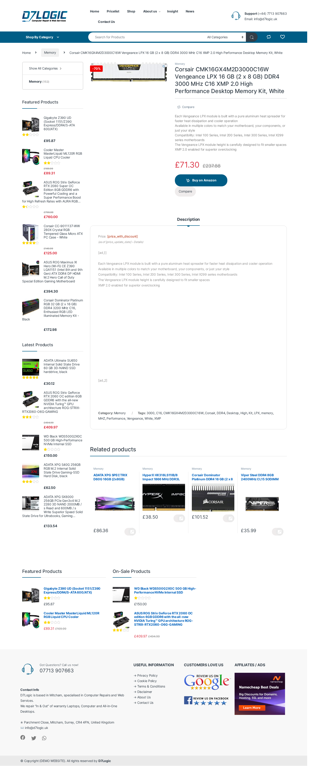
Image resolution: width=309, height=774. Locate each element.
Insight (172, 11)
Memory (50, 52)
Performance (116, 418)
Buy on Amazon (204, 180)
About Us (144, 697)
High (243, 413)
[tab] (188, 221)
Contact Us (106, 22)
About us (150, 11)
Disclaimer (144, 692)
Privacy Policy (147, 675)
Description (188, 219)
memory (267, 413)
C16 (159, 413)
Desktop (233, 413)
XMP (157, 418)
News (190, 11)
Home (94, 11)
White (149, 418)
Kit (250, 413)
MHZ (101, 418)
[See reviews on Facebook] (206, 700)
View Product (130, 532)
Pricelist (113, 11)
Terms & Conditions (151, 686)
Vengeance (135, 418)
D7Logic (104, 761)
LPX (257, 413)
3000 (150, 413)
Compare (188, 107)
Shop (131, 11)
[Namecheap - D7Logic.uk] (260, 693)
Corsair (210, 413)
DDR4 (221, 413)
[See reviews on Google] (207, 681)
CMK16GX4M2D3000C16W (183, 413)
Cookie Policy (147, 681)
